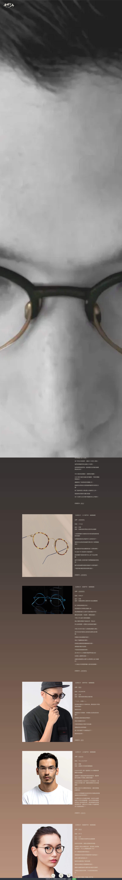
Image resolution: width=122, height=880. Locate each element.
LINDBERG (82, 520)
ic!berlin (81, 756)
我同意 (74, 879)
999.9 (82, 503)
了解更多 (69, 879)
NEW (80, 687)
